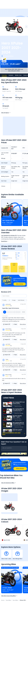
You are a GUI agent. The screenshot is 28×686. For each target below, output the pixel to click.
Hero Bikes (15, 600)
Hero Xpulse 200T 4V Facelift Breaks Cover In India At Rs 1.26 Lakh (18, 423)
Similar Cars (18, 75)
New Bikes (8, 600)
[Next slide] (26, 26)
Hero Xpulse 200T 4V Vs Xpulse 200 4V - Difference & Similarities (18, 409)
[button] (14, 281)
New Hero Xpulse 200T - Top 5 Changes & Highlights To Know (18, 416)
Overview (4, 75)
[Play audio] (4, 312)
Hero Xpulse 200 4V (8, 220)
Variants (11, 75)
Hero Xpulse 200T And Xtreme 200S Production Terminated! (19, 402)
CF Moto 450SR (7, 588)
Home (2, 600)
